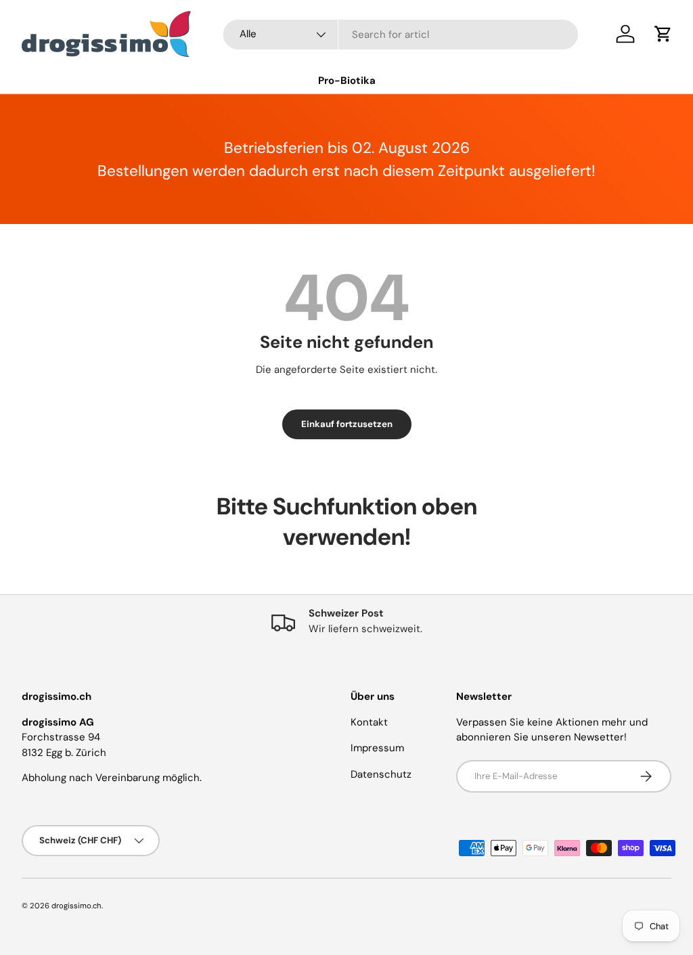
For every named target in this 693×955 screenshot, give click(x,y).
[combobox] (400, 34)
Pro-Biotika (347, 80)
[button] (663, 34)
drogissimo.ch (76, 905)
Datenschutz (381, 774)
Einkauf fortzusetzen (347, 424)
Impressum (377, 748)
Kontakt (369, 722)
